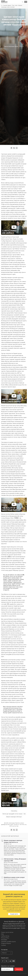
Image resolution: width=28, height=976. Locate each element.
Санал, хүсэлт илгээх (7, 932)
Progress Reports (6, 943)
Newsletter (4, 939)
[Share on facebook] (11, 148)
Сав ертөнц (14, 810)
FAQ (2, 934)
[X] (14, 148)
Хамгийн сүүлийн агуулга (8, 941)
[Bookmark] (16, 148)
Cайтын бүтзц (5, 936)
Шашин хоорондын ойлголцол (14, 816)
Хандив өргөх (14, 914)
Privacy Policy (5, 938)
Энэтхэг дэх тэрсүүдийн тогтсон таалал (12, 813)
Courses (3, 945)
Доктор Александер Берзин (11, 46)
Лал (25, 813)
